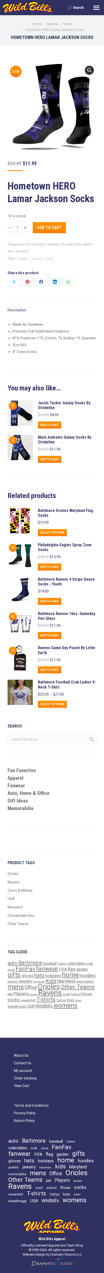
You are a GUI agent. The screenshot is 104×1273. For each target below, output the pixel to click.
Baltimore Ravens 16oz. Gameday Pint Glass (66, 616)
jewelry (25, 981)
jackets (13, 981)
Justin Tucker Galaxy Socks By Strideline (64, 405)
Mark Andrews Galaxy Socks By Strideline (64, 439)
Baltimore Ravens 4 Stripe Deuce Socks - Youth (66, 581)
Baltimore (30, 963)
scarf (66, 994)
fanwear (47, 968)
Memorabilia (20, 808)
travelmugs (17, 1006)
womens (65, 1005)
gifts (14, 975)
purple (34, 994)
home (70, 975)
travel (78, 1000)
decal (11, 970)
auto (13, 963)
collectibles (76, 963)
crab (89, 963)
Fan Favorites (34, 244)
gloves (27, 975)
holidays (53, 975)
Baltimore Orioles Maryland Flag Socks (65, 513)
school (76, 994)
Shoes (87, 994)
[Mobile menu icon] (96, 7)
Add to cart (49, 227)
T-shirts (46, 999)
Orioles (13, 874)
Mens (87, 244)
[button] (89, 70)
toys (70, 1000)
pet (10, 994)
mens (16, 987)
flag (71, 969)
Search (91, 739)
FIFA (63, 969)
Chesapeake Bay (21, 915)
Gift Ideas (67, 244)
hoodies (88, 975)
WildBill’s (44, 1006)
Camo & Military (20, 890)
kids (51, 981)
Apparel (15, 778)
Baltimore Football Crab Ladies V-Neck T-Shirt (67, 684)
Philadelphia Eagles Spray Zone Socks (65, 547)
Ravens (36, 258)
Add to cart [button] (49, 425)
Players (22, 258)
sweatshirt (28, 1000)
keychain (39, 981)
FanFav (25, 968)
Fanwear (52, 244)
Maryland (15, 907)
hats (39, 975)
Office (30, 987)
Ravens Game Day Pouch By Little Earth (66, 650)
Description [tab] (17, 310)
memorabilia (85, 981)
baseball (50, 963)
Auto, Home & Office (28, 793)
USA (11, 899)
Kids (78, 244)
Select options (52, 532)
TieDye (61, 1000)
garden (82, 969)
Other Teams (18, 924)
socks (49, 258)
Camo (61, 963)
